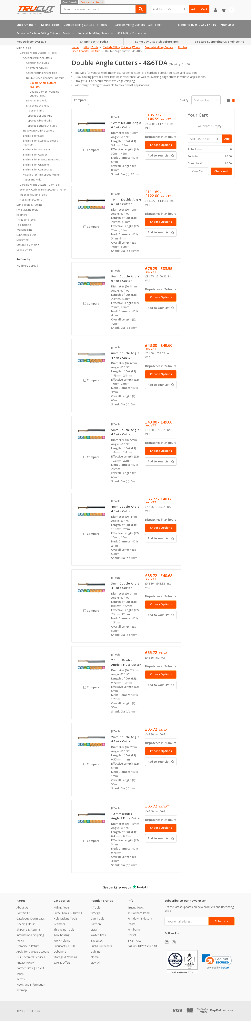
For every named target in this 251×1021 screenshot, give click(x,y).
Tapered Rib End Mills (39, 120)
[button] (217, 961)
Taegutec (97, 940)
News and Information (30, 984)
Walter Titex (98, 935)
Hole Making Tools (27, 209)
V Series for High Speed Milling (41, 174)
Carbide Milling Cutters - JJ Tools (85, 25)
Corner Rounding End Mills (41, 73)
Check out (221, 171)
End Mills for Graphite (36, 164)
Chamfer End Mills (37, 68)
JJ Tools (95, 907)
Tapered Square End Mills (41, 125)
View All (95, 962)
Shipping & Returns (28, 929)
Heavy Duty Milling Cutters (38, 130)
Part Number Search (92, 2)
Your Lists (227, 25)
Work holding (24, 229)
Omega (95, 913)
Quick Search (69, 2)
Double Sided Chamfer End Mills (45, 78)
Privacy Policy (25, 962)
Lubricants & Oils (26, 235)
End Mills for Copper (35, 154)
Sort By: (184, 100)
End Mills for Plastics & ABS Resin (42, 159)
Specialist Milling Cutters (37, 58)
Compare (80, 100)
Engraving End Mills (37, 105)
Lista (94, 929)
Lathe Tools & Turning (29, 204)
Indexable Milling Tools (93, 33)
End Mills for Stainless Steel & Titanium (40, 142)
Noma (95, 957)
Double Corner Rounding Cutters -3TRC (44, 93)
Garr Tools (97, 918)
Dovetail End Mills (36, 100)
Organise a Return (27, 946)
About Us (22, 907)
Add (227, 139)
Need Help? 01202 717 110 (197, 25)
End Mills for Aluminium (37, 149)
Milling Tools (50, 25)
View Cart (198, 171)
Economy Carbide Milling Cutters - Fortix (43, 33)
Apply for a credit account (32, 951)
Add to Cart (199, 9)
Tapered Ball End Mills (39, 115)
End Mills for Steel (33, 135)
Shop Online (25, 25)
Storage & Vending (27, 245)
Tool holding (23, 224)
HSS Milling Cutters (129, 33)
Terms (20, 979)
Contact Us (23, 913)
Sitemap (21, 990)
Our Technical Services (30, 957)
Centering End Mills (37, 62)
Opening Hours (25, 924)
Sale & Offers (24, 249)
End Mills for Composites (37, 169)
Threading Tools (26, 219)
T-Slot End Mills (35, 110)
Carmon (96, 924)
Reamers (21, 214)
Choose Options (161, 145)
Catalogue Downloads (30, 918)
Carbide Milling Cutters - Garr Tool (138, 25)
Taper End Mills (32, 179)
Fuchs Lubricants (101, 946)
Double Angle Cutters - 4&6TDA (44, 84)
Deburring (22, 239)
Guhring (95, 951)
